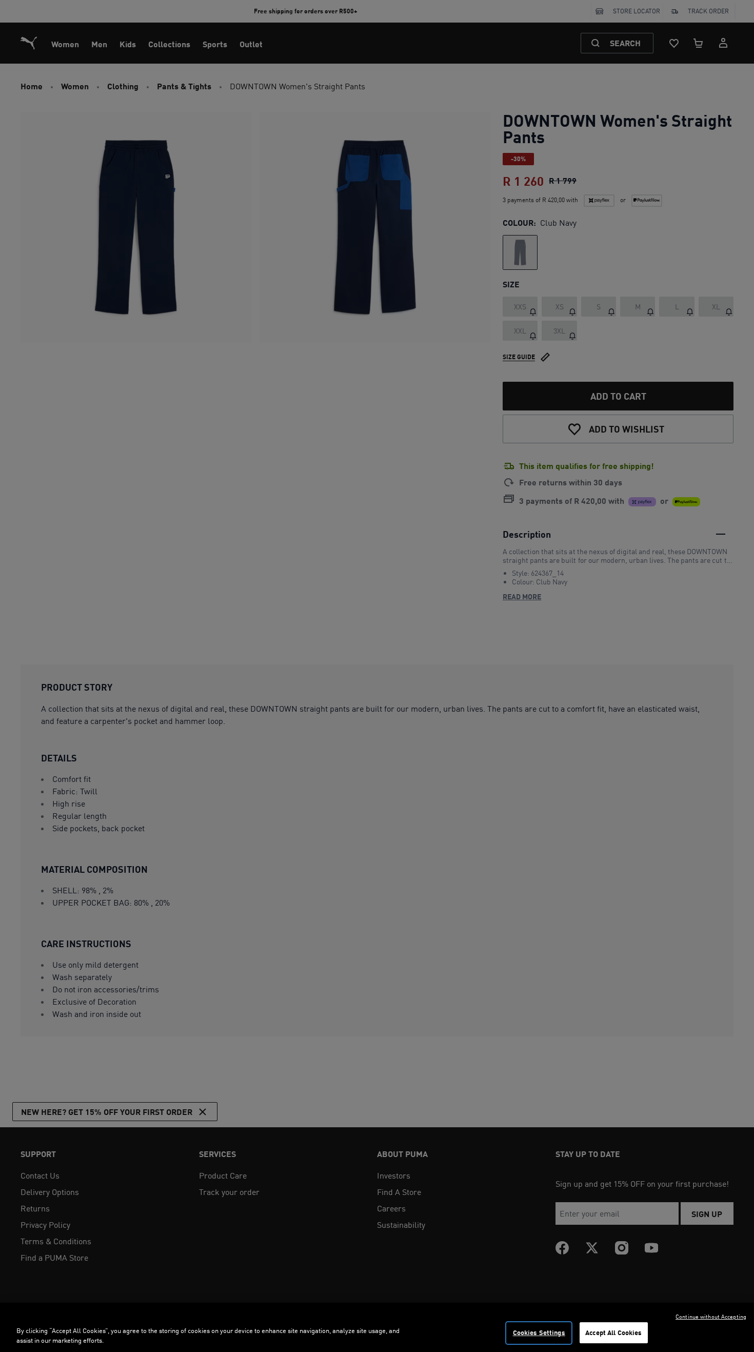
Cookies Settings (539, 1332)
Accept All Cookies (613, 1332)
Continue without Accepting (711, 1316)
